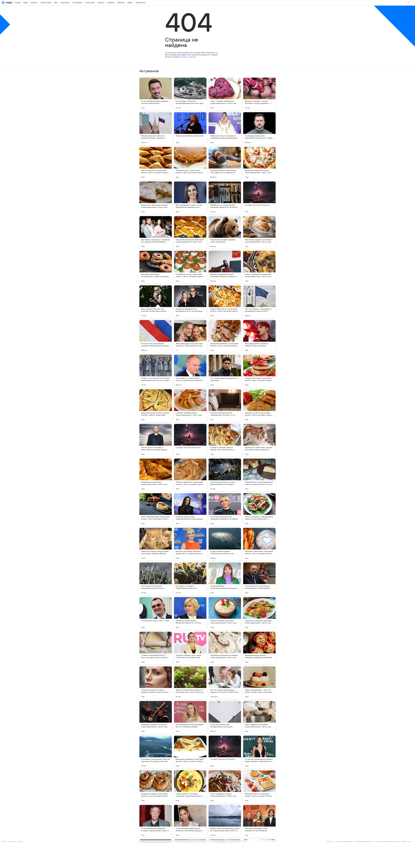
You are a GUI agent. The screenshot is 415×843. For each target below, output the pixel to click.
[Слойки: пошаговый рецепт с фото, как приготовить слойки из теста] (155, 648)
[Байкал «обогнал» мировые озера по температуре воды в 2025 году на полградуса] (225, 821)
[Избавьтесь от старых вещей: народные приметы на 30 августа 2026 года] (225, 198)
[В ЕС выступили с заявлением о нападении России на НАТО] (259, 301)
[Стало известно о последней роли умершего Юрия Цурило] (259, 578)
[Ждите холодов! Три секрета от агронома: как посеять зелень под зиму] (190, 682)
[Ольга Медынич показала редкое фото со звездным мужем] (190, 717)
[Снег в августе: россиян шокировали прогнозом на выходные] (155, 578)
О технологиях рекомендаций (343, 841)
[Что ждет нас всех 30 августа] (225, 752)
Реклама (20, 841)
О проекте (329, 841)
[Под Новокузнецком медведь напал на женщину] (225, 232)
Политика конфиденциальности (364, 841)
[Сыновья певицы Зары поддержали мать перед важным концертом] (190, 509)
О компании (12, 841)
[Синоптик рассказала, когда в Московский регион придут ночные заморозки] (225, 475)
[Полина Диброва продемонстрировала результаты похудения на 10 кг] (225, 578)
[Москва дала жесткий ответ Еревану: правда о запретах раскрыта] (155, 128)
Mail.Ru (4, 841)
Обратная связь (406, 841)
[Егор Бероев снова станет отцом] (155, 613)
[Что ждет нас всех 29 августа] (259, 198)
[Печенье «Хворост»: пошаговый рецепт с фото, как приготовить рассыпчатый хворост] (190, 475)
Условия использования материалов (387, 841)
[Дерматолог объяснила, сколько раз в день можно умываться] (259, 440)
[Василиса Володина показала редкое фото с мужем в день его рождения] (190, 544)
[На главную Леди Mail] (8, 2)
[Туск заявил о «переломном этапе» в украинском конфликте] (190, 371)
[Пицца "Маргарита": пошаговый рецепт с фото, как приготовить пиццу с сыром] (225, 301)
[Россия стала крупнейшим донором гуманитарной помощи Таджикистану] (155, 336)
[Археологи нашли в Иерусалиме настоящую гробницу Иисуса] (155, 544)
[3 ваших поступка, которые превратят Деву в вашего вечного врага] (155, 682)
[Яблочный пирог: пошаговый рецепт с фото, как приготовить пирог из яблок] (259, 786)
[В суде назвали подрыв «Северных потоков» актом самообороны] (225, 544)
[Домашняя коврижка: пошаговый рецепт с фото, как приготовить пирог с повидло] (190, 752)
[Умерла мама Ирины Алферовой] (190, 128)
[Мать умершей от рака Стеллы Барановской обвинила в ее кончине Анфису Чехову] (190, 198)
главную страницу (188, 57)
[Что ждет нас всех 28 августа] (190, 440)
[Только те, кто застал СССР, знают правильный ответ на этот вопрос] (155, 371)
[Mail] (3, 2)
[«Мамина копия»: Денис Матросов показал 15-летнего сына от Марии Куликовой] (190, 613)
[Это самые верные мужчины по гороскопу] (225, 371)
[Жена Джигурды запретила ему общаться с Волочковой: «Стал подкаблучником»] (190, 336)
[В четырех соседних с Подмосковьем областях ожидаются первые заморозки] (190, 578)
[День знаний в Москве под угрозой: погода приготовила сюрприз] (155, 301)
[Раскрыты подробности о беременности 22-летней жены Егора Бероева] (190, 301)
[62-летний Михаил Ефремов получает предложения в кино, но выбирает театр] (155, 821)
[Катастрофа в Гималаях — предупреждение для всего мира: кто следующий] (190, 94)
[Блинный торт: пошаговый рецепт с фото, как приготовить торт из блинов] (259, 475)
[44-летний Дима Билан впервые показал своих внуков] (155, 94)
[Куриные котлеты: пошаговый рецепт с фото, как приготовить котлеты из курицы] (259, 405)
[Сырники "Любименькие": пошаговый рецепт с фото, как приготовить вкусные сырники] (190, 405)
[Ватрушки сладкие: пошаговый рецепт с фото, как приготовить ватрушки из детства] (155, 786)
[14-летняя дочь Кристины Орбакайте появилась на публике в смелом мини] (225, 509)
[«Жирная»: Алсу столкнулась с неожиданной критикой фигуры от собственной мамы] (225, 128)
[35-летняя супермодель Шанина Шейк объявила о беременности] (259, 752)
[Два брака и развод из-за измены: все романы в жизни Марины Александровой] (155, 232)
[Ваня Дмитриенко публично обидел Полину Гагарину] (259, 336)
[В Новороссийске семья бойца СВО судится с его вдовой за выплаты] (225, 163)
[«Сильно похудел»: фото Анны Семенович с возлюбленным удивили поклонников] (190, 648)
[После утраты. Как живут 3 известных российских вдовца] (155, 440)
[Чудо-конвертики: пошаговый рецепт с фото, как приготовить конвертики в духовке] (155, 163)
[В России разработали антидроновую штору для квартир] (225, 717)
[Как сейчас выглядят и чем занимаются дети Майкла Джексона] (259, 821)
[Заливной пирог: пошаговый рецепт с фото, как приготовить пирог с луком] (190, 163)
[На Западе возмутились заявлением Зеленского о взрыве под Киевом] (259, 128)
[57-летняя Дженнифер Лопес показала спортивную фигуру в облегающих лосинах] (190, 821)
